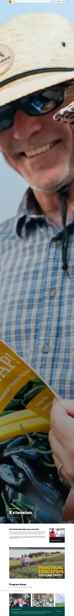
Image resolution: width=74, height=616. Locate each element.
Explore (52, 1)
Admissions (59, 1)
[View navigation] (63, 1)
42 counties (29, 536)
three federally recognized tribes (37, 536)
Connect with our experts (55, 540)
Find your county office (15, 517)
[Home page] (10, 1)
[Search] (12, 1)
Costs (55, 1)
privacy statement (42, 613)
